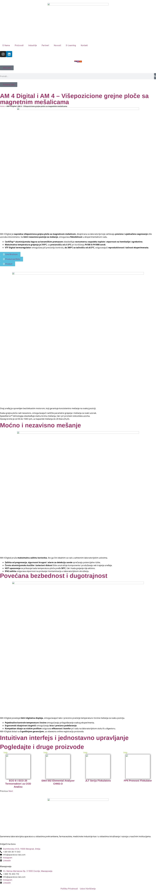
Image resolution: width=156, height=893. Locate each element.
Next (11, 791)
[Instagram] (3, 54)
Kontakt (84, 45)
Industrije (32, 45)
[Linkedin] (9, 54)
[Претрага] (155, 76)
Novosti (57, 45)
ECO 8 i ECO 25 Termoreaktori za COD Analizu (18, 783)
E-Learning (71, 45)
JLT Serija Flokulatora (98, 780)
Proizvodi (19, 45)
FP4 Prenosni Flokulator (138, 780)
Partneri (45, 45)
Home (2, 106)
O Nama (6, 45)
